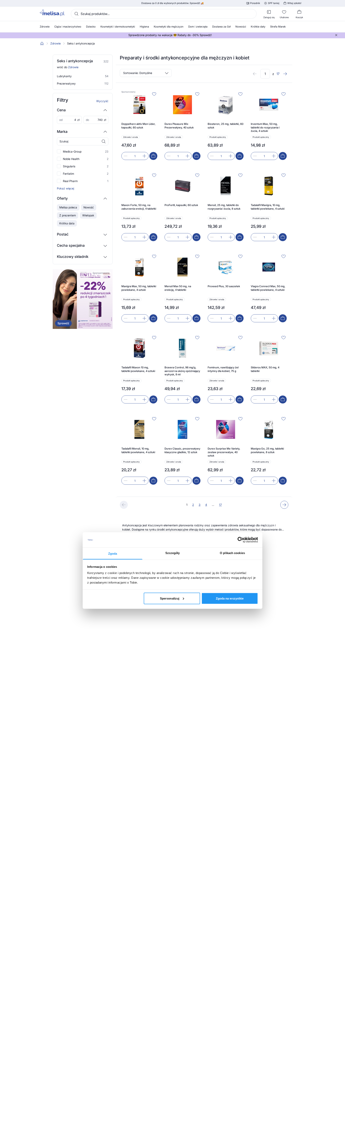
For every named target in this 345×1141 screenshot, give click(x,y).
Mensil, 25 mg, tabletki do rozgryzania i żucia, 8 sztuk (224, 206)
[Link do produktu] (139, 125)
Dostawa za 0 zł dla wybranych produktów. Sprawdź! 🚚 (172, 3)
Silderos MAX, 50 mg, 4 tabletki (265, 369)
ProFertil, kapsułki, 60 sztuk (181, 205)
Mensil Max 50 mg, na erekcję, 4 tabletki (178, 288)
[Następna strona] (285, 74)
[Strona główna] (42, 43)
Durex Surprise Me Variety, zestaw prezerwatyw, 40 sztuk (224, 452)
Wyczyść (102, 101)
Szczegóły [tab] (172, 553)
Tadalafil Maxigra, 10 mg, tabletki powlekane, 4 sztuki (268, 206)
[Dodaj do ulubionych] (154, 94)
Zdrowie (55, 43)
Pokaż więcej (65, 188)
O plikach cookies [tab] (232, 553)
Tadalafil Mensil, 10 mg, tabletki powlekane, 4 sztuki (138, 450)
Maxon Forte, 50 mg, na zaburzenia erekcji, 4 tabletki (138, 206)
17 (220, 504)
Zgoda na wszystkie (230, 598)
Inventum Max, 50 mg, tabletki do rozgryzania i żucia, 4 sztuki (265, 127)
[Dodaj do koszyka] (153, 156)
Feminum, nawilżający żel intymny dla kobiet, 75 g (223, 369)
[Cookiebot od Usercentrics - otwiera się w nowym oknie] (240, 540)
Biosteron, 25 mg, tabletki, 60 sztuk (225, 125)
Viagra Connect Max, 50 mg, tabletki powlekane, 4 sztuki (268, 288)
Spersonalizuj (169, 598)
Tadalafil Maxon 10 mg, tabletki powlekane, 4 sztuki (138, 369)
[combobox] (164, 14)
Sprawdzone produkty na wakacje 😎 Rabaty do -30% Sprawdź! (170, 35)
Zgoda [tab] (112, 553)
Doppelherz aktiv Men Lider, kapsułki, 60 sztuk (138, 125)
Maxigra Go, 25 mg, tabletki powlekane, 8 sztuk (267, 450)
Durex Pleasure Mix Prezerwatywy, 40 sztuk (179, 125)
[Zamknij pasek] (336, 35)
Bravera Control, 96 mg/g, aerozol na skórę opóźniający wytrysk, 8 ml (182, 371)
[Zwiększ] (144, 156)
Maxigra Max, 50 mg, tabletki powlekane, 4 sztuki (138, 288)
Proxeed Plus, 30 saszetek (224, 286)
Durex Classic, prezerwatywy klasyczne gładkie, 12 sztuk (182, 450)
